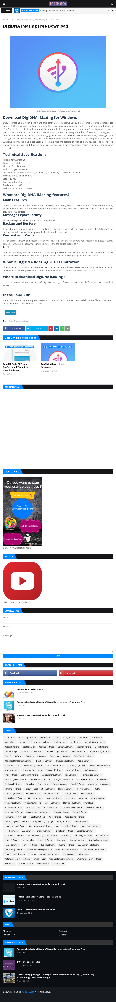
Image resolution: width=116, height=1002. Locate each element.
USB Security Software (14, 849)
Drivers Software (73, 770)
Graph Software (77, 784)
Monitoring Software (72, 803)
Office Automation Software (38, 812)
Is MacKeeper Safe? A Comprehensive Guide (39, 896)
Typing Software (48, 845)
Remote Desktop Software (40, 826)
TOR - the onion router (28, 961)
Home (5, 19)
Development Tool (13, 765)
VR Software (84, 854)
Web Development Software (89, 859)
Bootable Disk (29, 747)
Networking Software (13, 812)
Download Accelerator (32, 770)
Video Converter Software (67, 849)
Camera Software (65, 747)
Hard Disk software (13, 789)
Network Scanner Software (72, 807)
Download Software (54, 770)
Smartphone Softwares (14, 835)
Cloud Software (101, 747)
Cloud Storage (11, 751)
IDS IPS (97, 789)
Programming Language (43, 821)
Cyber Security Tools (13, 756)
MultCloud (88, 803)
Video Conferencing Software (39, 849)
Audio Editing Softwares (95, 742)
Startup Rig (66, 835)
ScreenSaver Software (90, 826)
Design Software (84, 761)
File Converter (71, 775)
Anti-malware (10, 742)
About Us (7, 931)
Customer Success (79, 751)
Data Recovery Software (36, 756)
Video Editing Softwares (15, 854)
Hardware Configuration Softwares (40, 789)
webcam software (25, 863)
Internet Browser (33, 793)
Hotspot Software (65, 789)
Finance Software (38, 779)
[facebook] (30, 673)
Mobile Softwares (52, 803)
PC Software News (37, 817)
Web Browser (40, 859)
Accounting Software (27, 737)
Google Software (60, 784)
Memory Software (54, 798)
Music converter (33, 807)
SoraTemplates (20, 998)
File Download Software (91, 775)
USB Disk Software (66, 845)
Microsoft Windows (32, 803)
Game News (102, 779)
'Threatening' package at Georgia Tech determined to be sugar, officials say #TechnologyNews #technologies (55, 976)
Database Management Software (18, 761)
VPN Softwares (69, 854)
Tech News (61, 840)
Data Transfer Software (20, 19)
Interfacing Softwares (14, 793)
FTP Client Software (85, 779)
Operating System (61, 812)
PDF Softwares (55, 817)
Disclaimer (63, 934)
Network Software (94, 807)
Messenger (70, 798)
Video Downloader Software (93, 849)
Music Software (50, 807)
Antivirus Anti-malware (40, 742)
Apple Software (60, 742)
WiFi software (43, 863)
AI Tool (56, 737)
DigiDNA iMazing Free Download (52, 366)
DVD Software (90, 770)
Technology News (77, 840)
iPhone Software (51, 793)
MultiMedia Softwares (14, 807)
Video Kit (32, 854)
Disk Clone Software (55, 765)
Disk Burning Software (33, 765)
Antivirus (23, 742)
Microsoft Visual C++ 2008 (29, 689)
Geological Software (13, 784)
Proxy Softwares (64, 821)
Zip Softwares (58, 863)
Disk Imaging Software (77, 765)
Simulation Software (64, 831)
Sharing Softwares (44, 831)
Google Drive (43, 784)
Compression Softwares (31, 751)
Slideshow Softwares (85, 831)
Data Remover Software (60, 756)
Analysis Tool (69, 737)
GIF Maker (30, 784)
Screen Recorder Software (66, 826)
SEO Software (27, 831)
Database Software (44, 761)
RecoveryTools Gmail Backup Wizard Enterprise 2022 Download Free (51, 702)
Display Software (12, 770)
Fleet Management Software (61, 779)
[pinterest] (86, 673)
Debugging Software (65, 761)
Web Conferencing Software (61, 859)
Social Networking (35, 835)
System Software (12, 840)
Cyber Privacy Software (100, 751)
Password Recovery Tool (15, 817)
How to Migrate (83, 789)
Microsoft (83, 798)
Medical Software (35, 798)
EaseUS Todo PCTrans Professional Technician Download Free (16, 367)
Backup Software (12, 747)
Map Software (87, 793)
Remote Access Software (15, 826)
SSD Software (52, 835)
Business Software (46, 747)
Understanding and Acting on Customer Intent (41, 715)
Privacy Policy (9, 934)
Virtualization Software (49, 854)
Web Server (9, 863)
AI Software (45, 737)
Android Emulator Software (90, 737)
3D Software (10, 737)
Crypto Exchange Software (56, 751)
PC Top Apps (27, 991)
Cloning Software (83, 747)
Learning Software (69, 793)
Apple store (76, 742)
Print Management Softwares (17, 821)
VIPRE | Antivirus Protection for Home (57, 10)
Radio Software (81, 821)
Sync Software (102, 835)
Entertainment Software (52, 775)
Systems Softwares (45, 840)
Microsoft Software (13, 803)
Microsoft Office (97, 798)
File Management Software (16, 779)
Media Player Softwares (14, 798)
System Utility (28, 840)
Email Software (11, 775)
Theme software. (12, 845)
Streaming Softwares (83, 835)
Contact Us (64, 931)
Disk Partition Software (100, 765)
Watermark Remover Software (17, 859)
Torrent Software (30, 845)
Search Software (11, 831)
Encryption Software (29, 775)
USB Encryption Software (88, 845)
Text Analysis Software (98, 840)
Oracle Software (79, 812)
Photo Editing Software (74, 817)
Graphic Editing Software (98, 784)
